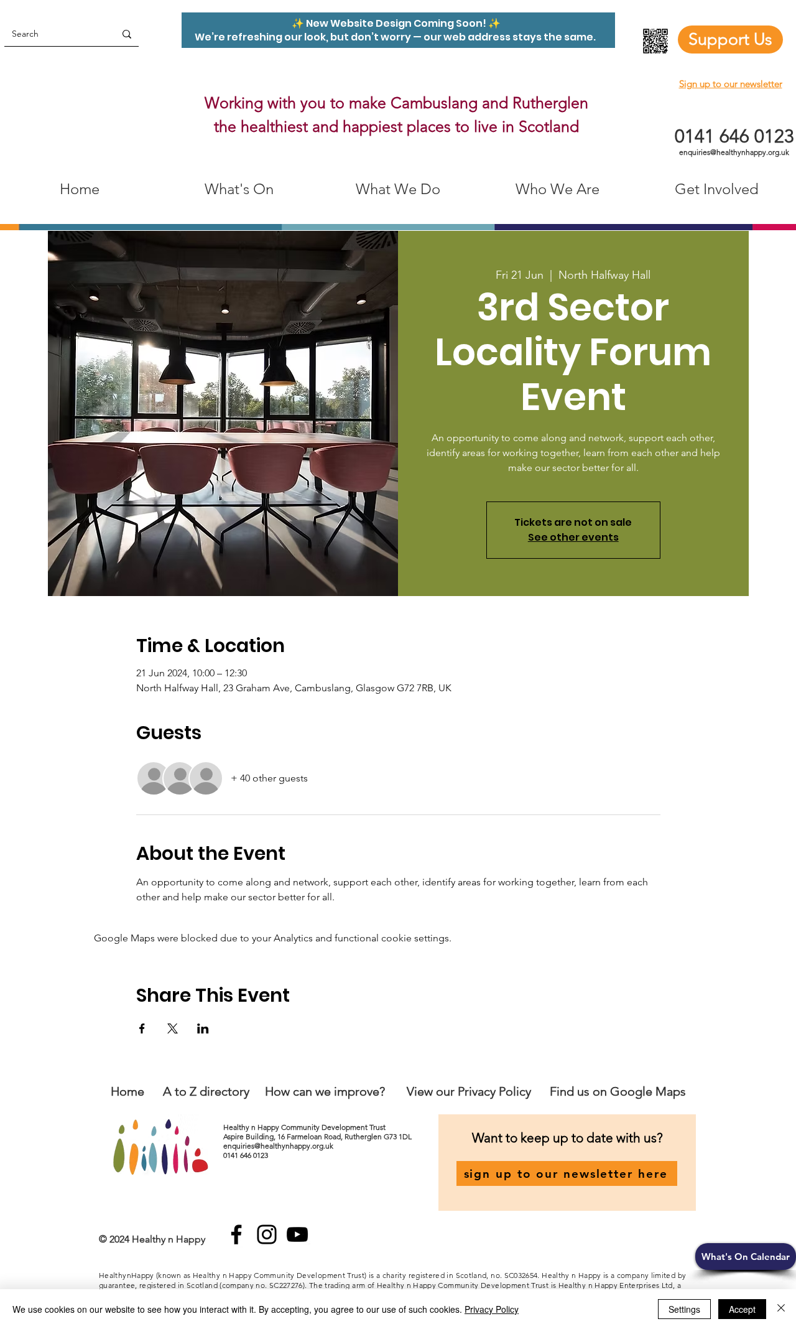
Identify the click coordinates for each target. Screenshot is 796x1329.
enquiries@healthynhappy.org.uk (734, 152)
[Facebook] (236, 1234)
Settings (684, 1309)
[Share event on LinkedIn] (203, 1028)
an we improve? (342, 1091)
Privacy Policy (492, 1309)
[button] (745, 1256)
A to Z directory (206, 1091)
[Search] (127, 34)
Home (127, 1091)
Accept (742, 1309)
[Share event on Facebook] (142, 1028)
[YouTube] (297, 1234)
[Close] (781, 1309)
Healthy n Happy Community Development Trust (305, 1127)
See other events (573, 537)
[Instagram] (267, 1234)
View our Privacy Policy (470, 1091)
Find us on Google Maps (618, 1091)
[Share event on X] (172, 1028)
